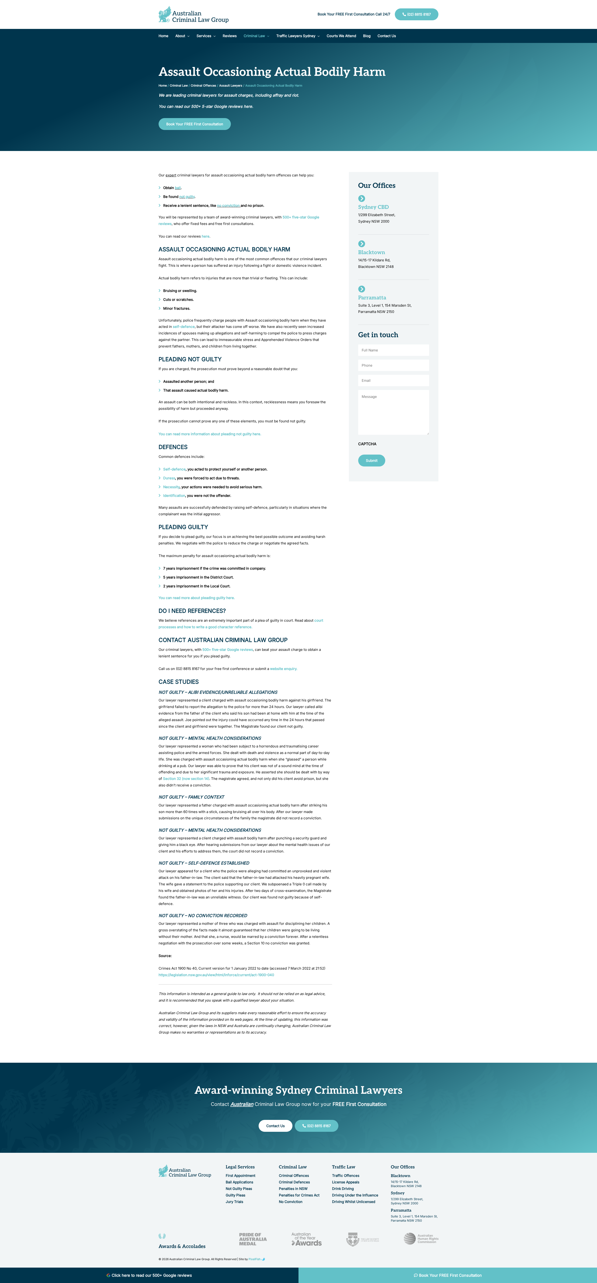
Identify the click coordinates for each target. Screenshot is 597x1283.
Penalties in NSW (293, 1188)
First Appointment (240, 1175)
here (205, 236)
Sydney (398, 1193)
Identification (174, 495)
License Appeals (345, 1182)
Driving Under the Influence (355, 1195)
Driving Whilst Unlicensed (353, 1201)
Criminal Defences (294, 1182)
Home (163, 85)
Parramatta (401, 1210)
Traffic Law (343, 1167)
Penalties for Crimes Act (299, 1195)
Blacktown (400, 1176)
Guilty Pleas (235, 1195)
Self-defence (174, 469)
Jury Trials (234, 1201)
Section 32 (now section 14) (186, 778)
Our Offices (403, 1167)
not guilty (186, 196)
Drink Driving (343, 1188)
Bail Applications (239, 1182)
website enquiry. (283, 668)
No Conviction (290, 1201)
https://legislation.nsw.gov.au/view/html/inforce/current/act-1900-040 (216, 975)
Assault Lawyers (230, 85)
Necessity (171, 487)
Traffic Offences (345, 1175)
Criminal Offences (203, 85)
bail (178, 188)
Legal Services (240, 1167)
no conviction (228, 205)
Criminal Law (179, 85)
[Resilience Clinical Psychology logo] (185, 1170)
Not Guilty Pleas (239, 1188)
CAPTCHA (367, 444)
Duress (169, 478)
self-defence (184, 326)
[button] (187, 36)
